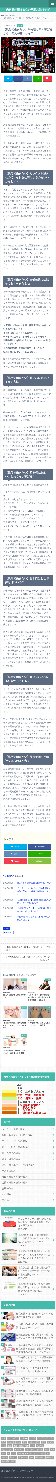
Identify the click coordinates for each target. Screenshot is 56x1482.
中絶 (9, 1446)
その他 (7, 876)
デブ (24, 1442)
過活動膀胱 (23, 1457)
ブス (43, 1442)
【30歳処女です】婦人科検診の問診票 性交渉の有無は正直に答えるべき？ (34, 1415)
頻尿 (13, 1461)
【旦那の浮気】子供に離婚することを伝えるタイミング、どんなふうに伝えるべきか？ (34, 1240)
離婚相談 (5, 1461)
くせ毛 (32, 1438)
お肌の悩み (7, 1188)
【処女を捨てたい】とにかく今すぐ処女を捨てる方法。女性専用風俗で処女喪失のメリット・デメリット (34, 1348)
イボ (52, 1438)
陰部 (31, 1457)
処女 (27, 1446)
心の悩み (6, 1194)
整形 (46, 1450)
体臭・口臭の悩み (11, 1158)
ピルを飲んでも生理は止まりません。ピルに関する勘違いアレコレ (33, 1369)
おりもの (24, 1438)
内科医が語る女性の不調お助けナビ (28, 9)
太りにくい (19, 1450)
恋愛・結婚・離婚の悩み (14, 1182)
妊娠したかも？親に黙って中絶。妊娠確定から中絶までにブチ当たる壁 (34, 1336)
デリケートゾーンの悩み (14, 1141)
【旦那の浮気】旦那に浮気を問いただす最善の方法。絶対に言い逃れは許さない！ (34, 1272)
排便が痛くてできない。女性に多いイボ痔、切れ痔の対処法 (34, 1392)
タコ (18, 1442)
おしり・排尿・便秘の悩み (15, 1147)
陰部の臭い (39, 1457)
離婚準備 (49, 1457)
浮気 (3, 1453)
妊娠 (27, 1450)
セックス (9, 932)
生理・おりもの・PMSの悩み (17, 1135)
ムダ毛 (50, 1442)
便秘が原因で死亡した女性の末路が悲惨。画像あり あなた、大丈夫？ (34, 1403)
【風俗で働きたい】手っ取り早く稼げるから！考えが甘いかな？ (34, 909)
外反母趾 (40, 1446)
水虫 (52, 1450)
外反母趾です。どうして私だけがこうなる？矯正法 (34, 918)
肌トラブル (34, 1453)
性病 (33, 1450)
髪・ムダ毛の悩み (11, 1152)
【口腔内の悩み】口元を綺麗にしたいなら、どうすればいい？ (34, 901)
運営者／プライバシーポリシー (17, 1470)
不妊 (3, 1446)
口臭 (32, 1446)
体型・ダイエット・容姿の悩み (18, 1164)
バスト (31, 1442)
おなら (15, 1438)
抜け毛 (39, 1450)
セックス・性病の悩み (13, 1129)
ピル (37, 1442)
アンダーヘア (42, 1438)
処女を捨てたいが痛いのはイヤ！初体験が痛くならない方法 (34, 1315)
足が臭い (12, 1457)
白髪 (13, 1453)
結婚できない (23, 1453)
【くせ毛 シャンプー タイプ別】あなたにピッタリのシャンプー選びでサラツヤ (34, 1382)
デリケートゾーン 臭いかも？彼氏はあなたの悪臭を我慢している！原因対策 (34, 1223)
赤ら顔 (4, 1457)
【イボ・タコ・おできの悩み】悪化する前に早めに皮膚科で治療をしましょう (34, 891)
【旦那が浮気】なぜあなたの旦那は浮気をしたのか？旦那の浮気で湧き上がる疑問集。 (34, 1289)
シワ (3, 1442)
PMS (9, 1438)
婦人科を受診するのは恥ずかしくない (34, 883)
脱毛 (43, 1453)
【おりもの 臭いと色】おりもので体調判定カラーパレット (34, 1326)
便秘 (21, 1446)
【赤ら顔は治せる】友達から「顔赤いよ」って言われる (29, 948)
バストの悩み (9, 1170)
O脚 (3, 1438)
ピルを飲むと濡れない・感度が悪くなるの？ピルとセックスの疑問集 (34, 1359)
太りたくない (7, 1450)
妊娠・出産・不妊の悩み (14, 1176)
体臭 (15, 1446)
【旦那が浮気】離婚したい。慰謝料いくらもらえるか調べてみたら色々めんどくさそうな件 (34, 1256)
